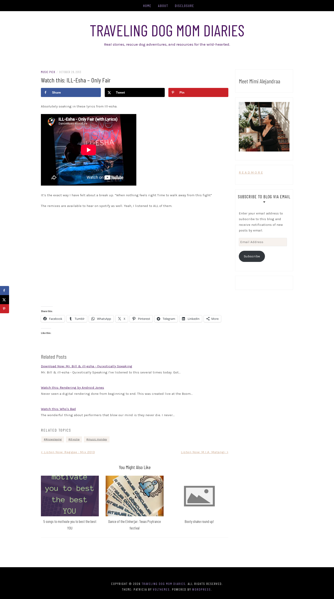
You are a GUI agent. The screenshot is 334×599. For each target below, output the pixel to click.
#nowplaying (54, 439)
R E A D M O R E (251, 172)
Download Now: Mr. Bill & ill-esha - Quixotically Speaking (86, 366)
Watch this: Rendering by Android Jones (72, 387)
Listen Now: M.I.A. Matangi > (204, 452)
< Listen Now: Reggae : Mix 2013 (68, 452)
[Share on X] (4, 299)
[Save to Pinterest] (4, 308)
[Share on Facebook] (4, 290)
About (163, 5)
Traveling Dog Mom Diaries (167, 30)
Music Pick (48, 72)
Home (147, 5)
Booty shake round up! (199, 521)
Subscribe (252, 256)
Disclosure (184, 5)
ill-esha (75, 439)
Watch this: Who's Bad (58, 409)
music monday (97, 439)
